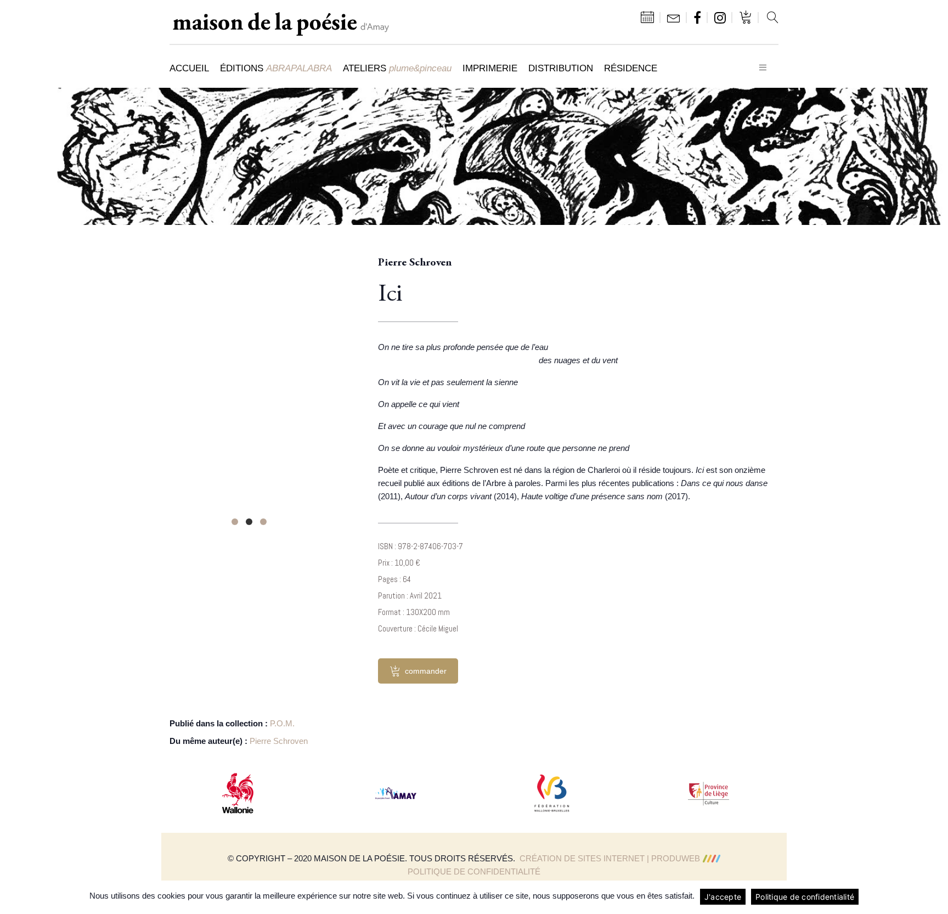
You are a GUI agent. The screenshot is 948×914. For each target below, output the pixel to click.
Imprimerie (489, 68)
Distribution (560, 68)
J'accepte (722, 896)
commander (426, 671)
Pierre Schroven (279, 741)
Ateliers (397, 68)
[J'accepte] (934, 897)
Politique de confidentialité (474, 871)
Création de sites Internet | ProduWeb (610, 858)
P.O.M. (282, 723)
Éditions (276, 68)
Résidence (630, 68)
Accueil (189, 68)
